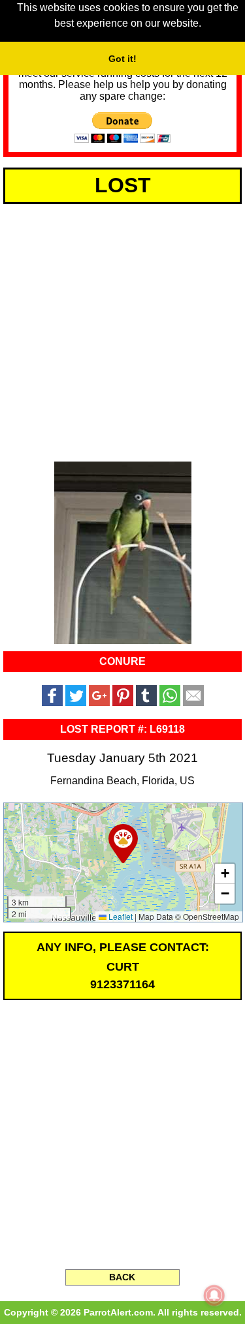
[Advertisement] (122, 330)
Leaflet (119, 916)
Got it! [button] (122, 58)
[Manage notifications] (214, 1295)
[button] (123, 843)
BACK (122, 1277)
